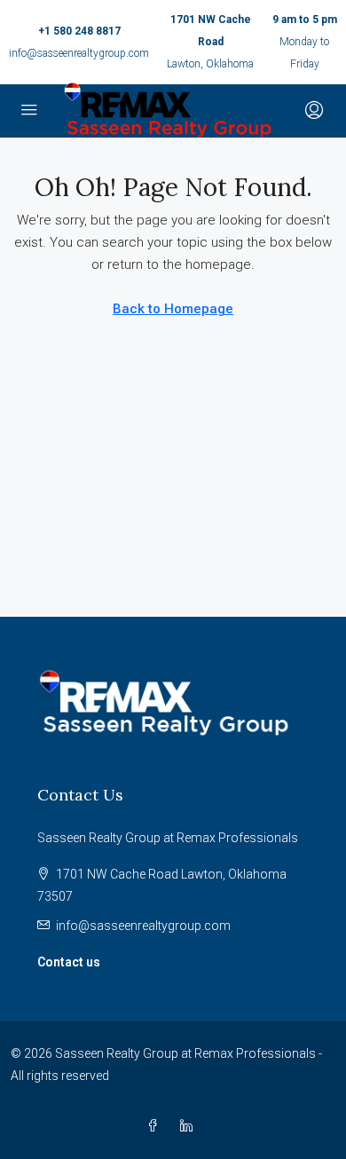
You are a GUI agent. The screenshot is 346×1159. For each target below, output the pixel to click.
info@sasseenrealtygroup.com (79, 53)
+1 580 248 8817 (79, 31)
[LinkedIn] (190, 1126)
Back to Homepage (173, 309)
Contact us (68, 962)
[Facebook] (156, 1126)
